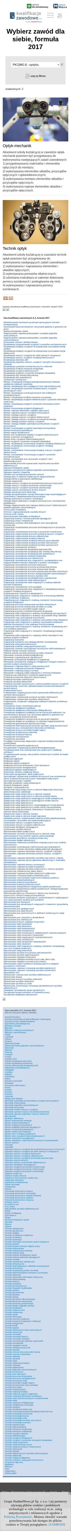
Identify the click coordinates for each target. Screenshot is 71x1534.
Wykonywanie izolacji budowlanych (19, 880)
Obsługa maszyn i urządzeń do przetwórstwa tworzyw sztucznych (33, 483)
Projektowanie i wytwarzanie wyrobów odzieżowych (26, 699)
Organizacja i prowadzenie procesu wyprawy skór (26, 576)
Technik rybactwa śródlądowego (19, 1403)
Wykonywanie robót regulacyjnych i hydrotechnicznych (28, 937)
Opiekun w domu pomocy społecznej (21, 1178)
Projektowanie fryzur (13, 690)
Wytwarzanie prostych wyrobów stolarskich (23, 979)
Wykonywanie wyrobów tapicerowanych (21, 955)
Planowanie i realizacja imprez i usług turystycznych (27, 666)
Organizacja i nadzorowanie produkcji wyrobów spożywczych (31, 545)
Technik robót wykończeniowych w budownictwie (26, 1398)
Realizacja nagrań (11, 761)
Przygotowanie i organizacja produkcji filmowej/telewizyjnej (29, 748)
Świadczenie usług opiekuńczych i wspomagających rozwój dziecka (34, 805)
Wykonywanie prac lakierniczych (18, 911)
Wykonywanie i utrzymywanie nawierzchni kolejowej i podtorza (31, 878)
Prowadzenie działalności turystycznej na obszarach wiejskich (31, 719)
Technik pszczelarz (13, 1387)
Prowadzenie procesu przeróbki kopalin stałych (25, 730)
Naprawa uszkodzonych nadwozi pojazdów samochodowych (31, 470)
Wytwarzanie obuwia (13, 977)
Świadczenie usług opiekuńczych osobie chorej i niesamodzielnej (32, 807)
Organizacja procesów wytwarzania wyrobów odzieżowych (30, 604)
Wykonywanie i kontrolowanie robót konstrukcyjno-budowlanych (32, 847)
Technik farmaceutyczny (16, 1286)
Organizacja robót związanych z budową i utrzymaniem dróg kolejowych (36, 620)
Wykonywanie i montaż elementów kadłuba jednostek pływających (33, 849)
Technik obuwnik (12, 1350)
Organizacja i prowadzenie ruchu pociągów (23, 587)
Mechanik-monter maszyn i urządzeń (21, 1109)
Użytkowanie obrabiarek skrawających (21, 827)
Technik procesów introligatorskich (20, 1378)
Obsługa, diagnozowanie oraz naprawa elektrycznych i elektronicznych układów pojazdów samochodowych (35, 506)
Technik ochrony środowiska (17, 1354)
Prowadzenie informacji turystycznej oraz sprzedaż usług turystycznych (36, 726)
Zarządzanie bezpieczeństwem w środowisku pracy (27, 992)
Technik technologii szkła (16, 1418)
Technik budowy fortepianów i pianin (21, 1255)
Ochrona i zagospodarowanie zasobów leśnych (25, 512)
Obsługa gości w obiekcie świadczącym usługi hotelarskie (29, 477)
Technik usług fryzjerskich (16, 1442)
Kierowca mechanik (13, 1081)
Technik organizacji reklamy (17, 1363)
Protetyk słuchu (12, 1202)
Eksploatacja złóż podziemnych (17, 377)
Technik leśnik (11, 1325)
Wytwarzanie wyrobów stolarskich (19, 981)
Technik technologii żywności (18, 1422)
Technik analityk (12, 1233)
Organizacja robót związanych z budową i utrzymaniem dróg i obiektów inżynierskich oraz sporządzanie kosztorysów (35, 616)
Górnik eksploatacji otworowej (18, 1061)
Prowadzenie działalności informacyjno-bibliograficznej (27, 710)
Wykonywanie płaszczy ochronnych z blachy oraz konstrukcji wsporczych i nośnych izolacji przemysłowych (31, 894)
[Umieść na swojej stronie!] (11, 298)
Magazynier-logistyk (14, 1098)
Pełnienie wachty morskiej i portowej (19, 651)
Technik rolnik (11, 1400)
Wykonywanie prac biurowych (17, 902)
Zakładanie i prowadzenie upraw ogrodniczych (24, 990)
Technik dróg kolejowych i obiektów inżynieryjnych (27, 1266)
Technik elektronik (13, 1275)
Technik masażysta (13, 1332)
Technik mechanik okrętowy (17, 1339)
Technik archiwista (13, 1237)
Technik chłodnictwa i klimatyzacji (19, 1262)
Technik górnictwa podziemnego (19, 1303)
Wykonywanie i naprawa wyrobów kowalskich (24, 867)
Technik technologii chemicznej (18, 1414)
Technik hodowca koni (15, 1310)
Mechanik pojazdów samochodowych (21, 1105)
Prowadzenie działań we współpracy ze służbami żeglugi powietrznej (34, 721)
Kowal (7, 1087)
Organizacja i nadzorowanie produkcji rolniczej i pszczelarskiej (31, 540)
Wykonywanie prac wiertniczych (18, 920)
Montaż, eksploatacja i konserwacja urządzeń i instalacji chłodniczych (34, 443)
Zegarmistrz (10, 1471)
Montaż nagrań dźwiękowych (16, 432)
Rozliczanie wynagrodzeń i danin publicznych (24, 774)
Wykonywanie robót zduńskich (17, 944)
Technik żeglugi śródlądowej (17, 1458)
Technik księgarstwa (14, 1323)
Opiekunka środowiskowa (16, 1182)
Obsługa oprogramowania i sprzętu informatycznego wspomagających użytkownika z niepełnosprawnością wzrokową (35, 495)
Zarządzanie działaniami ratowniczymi (20, 994)
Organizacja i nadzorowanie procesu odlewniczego (26, 536)
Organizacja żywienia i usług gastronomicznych (25, 646)
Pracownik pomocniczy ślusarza (19, 1200)
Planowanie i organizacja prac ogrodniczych (23, 657)
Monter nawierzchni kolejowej (18, 1131)
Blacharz (9, 1028)
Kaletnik (8, 1074)
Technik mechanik (13, 1334)
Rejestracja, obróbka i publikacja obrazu (21, 772)
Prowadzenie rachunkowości (16, 737)
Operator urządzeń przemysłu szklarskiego (24, 1171)
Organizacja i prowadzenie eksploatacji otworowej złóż (28, 549)
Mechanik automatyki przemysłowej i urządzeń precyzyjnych (32, 1101)
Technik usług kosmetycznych (18, 1444)
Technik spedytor (12, 1407)
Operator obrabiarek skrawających (20, 1165)
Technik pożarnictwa (14, 1372)
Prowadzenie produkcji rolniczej (17, 734)
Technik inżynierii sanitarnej (17, 1319)
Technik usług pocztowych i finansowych (23, 1447)
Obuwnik (9, 1145)
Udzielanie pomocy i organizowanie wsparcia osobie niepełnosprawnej (34, 818)
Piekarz (8, 1189)
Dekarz (8, 1039)
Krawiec (8, 1090)
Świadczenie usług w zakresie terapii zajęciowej (25, 816)
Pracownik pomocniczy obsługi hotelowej (23, 1195)
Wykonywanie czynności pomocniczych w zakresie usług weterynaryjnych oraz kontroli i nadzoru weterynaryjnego (29, 835)
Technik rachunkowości (15, 1389)
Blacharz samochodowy (15, 1032)
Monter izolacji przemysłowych (18, 1125)
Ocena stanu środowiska (15, 510)
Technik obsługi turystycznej (17, 1347)
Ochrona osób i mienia (13, 514)
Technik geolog (11, 1297)
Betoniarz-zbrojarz (13, 1026)
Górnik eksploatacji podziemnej (18, 1063)
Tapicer (8, 1226)
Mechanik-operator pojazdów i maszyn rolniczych (27, 1114)
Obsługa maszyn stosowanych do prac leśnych (25, 490)
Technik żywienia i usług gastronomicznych (24, 1460)
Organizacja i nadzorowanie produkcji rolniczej (24, 538)
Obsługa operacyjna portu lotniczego (20, 492)
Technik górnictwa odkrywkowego (20, 1299)
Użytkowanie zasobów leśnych (17, 829)
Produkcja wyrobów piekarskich (18, 681)
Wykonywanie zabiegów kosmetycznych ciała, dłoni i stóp (29, 959)
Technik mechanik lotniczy (16, 1336)
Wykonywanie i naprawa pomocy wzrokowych (24, 864)
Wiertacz (9, 1466)
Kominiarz (9, 1083)
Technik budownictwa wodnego (18, 1250)
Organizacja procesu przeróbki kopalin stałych (24, 609)
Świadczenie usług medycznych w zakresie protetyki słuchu (30, 796)
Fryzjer (8, 1057)
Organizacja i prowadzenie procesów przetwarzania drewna (30, 567)
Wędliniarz (9, 1464)
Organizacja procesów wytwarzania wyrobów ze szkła (28, 607)
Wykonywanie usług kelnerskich (18, 950)
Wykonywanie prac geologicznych (19, 909)
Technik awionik (12, 1244)
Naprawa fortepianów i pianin (16, 468)
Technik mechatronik (14, 1343)
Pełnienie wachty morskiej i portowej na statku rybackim (28, 653)
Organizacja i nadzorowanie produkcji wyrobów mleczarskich (31, 543)
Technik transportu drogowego (18, 1429)
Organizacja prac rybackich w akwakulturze (23, 593)
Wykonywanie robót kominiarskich (19, 931)
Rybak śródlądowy (13, 1213)
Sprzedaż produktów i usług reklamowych (22, 783)
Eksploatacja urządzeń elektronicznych (21, 371)
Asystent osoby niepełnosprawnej (20, 1021)
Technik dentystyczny (14, 1264)
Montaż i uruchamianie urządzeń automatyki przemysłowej (29, 428)
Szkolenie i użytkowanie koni (16, 787)
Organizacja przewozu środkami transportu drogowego (28, 611)
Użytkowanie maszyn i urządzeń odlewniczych (24, 825)
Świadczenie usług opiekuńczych (18, 803)
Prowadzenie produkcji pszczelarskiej (20, 732)
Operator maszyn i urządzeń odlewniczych (24, 1156)
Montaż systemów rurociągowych (18, 437)
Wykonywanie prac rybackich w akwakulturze (24, 917)
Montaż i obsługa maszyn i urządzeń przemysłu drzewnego (30, 419)
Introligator (9, 1070)
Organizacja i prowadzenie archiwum (20, 547)
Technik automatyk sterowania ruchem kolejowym (27, 1242)
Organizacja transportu (14, 640)
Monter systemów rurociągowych (19, 1138)
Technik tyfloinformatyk (15, 1436)
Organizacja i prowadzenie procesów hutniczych (25, 565)
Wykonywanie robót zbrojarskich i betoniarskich (25, 942)
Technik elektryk (12, 1281)
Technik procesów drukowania (18, 1376)
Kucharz (8, 1092)
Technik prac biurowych (15, 1374)
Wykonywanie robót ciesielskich (18, 924)
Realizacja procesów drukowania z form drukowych (26, 765)
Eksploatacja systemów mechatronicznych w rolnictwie (28, 366)
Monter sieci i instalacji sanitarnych (20, 1134)
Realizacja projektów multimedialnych (20, 770)
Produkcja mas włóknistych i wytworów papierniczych (27, 675)
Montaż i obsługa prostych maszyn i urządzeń (24, 421)
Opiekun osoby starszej (15, 1176)
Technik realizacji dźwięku (16, 1392)
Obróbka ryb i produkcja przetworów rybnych (24, 474)
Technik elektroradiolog (15, 1279)
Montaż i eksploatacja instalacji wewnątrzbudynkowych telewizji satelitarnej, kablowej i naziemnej (32, 383)
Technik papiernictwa (14, 1367)
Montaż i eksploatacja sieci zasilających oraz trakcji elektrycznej (32, 386)
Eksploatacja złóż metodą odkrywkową (21, 375)
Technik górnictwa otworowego (18, 1301)
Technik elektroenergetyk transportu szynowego (26, 1273)
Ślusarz (8, 1224)
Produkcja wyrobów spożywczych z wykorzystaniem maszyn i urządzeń (36, 684)
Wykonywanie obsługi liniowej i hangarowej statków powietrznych (32, 886)
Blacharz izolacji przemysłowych (19, 1030)
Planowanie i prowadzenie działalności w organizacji (26, 659)
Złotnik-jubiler (11, 1473)
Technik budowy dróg (14, 1253)
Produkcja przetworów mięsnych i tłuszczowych (25, 677)
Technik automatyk (13, 1239)
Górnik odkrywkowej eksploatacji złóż (21, 1065)
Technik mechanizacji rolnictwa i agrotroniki (24, 1341)
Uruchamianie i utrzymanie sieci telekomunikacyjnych (27, 820)
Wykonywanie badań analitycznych (19, 831)
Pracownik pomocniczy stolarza (19, 1198)
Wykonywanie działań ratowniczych (19, 840)
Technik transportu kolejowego (18, 1431)
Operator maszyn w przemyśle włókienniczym (25, 1162)
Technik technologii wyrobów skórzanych (23, 1420)
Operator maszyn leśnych (16, 1160)
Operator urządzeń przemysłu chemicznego (24, 1169)
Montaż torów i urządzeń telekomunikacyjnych (24, 439)
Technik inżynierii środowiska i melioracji (22, 1321)
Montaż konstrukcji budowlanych (18, 430)
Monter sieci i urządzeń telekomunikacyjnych (25, 1136)
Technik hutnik (11, 1314)
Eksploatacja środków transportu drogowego (23, 369)
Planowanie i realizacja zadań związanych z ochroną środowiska (32, 673)
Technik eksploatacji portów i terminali (21, 1270)
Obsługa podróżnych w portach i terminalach (23, 499)
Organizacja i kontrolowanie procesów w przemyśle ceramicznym (33, 532)
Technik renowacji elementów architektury (23, 1396)
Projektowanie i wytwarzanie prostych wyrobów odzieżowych (31, 697)
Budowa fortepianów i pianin (16, 331)
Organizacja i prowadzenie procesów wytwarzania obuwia (29, 569)
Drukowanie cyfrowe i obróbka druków (21, 342)
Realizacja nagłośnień (13, 759)
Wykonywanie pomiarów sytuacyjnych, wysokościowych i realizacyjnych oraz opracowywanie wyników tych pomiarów (36, 898)
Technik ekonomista (14, 1268)
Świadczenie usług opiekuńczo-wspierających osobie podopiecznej (33, 798)
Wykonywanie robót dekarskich (17, 926)
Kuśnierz (9, 1094)
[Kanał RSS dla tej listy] (5, 298)
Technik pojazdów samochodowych (20, 1370)
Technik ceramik (12, 1259)
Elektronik (9, 1048)
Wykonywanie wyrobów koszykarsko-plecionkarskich (27, 953)
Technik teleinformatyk (15, 1425)
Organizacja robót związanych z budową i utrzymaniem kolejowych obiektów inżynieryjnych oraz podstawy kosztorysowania (33, 623)
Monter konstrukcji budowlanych (19, 1129)
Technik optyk (11, 1361)
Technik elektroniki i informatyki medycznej (24, 1277)
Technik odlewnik (12, 1356)
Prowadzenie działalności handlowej (19, 708)
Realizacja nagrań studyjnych (17, 763)
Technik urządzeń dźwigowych (18, 1438)
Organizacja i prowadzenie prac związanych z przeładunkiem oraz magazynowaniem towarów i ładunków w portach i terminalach (33, 561)
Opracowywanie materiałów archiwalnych (22, 516)
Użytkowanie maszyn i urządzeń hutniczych (23, 823)
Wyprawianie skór (11, 972)
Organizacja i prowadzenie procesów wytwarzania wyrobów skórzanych (36, 571)
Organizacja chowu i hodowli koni (18, 521)
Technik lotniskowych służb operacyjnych (23, 1330)
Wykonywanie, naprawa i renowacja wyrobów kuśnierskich (30, 970)
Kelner (8, 1079)
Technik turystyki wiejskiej (16, 1433)
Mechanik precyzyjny (14, 1107)
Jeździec (9, 1072)
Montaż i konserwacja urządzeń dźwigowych (23, 408)
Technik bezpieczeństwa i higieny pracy (22, 1246)
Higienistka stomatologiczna (17, 1068)
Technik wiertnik (12, 1451)
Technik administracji (14, 1228)
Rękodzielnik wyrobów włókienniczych (22, 1209)
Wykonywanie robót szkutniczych (18, 939)
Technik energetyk (13, 1284)
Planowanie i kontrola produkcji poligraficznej (23, 655)
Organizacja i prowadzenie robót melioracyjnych (25, 580)
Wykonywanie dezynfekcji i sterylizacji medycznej (26, 838)
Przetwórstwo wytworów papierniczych (21, 745)
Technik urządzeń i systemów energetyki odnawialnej (28, 1440)
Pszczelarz (10, 1206)
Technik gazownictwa (14, 1292)
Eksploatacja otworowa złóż (16, 360)
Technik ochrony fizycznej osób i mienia (22, 1352)
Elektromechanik (12, 1043)
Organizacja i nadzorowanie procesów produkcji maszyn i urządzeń (34, 534)
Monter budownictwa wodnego (18, 1120)
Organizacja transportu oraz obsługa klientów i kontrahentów (30, 642)
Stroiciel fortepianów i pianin (17, 1220)
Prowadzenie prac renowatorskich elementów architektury (29, 728)
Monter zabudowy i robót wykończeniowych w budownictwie (31, 1140)
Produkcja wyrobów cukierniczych (19, 679)
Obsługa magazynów (13, 481)
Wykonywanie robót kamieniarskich (19, 928)
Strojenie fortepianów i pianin (16, 785)
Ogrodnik (9, 1147)
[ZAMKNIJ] (57, 1524)
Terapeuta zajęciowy (14, 1462)
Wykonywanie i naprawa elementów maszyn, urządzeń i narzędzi (32, 851)
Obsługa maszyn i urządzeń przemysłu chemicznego (27, 488)
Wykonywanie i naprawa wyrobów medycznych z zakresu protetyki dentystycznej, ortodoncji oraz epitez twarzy (33, 870)
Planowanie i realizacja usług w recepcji (21, 670)
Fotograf (8, 1054)
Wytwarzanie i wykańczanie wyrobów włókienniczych (27, 975)
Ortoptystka (10, 1187)
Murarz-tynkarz (12, 1143)
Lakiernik (9, 1096)
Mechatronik (10, 1116)
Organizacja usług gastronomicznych (20, 644)
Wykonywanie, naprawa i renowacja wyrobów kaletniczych (30, 968)
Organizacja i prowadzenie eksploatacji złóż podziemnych (29, 554)
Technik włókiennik (13, 1455)
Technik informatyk (13, 1317)
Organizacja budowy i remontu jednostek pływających (27, 518)
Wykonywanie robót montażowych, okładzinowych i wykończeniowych (35, 933)
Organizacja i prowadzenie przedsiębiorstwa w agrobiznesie (30, 578)
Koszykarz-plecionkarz (15, 1085)
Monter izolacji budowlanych (17, 1123)
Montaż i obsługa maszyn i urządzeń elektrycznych (26, 417)
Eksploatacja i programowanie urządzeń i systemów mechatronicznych (35, 344)
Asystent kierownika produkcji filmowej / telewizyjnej (27, 1019)
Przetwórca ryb (12, 1204)
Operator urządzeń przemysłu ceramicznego (25, 1167)
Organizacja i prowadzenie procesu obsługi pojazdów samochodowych (35, 573)
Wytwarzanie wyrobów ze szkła (18, 983)
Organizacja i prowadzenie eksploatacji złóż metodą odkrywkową (32, 551)
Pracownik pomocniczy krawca (19, 1191)
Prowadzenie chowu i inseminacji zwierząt (22, 706)
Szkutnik (9, 1222)
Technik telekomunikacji (15, 1427)
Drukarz (8, 1041)
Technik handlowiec (13, 1308)
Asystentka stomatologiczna (17, 1023)
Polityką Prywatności (18, 1517)
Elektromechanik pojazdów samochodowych (24, 1046)
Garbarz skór (11, 1059)
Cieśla (7, 1035)
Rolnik (7, 1211)
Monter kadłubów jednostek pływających (23, 1127)
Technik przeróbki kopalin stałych (19, 1383)
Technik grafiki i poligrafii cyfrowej (19, 1306)
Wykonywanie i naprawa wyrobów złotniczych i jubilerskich (30, 873)
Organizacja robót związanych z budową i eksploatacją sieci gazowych (35, 613)
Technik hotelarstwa (14, 1312)
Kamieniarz (10, 1076)
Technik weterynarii (13, 1449)
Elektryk (8, 1050)
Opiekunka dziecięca (14, 1180)
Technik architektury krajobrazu (19, 1235)
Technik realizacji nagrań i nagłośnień (21, 1394)
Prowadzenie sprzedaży (14, 739)
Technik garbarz (12, 1290)
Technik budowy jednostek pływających (22, 1257)
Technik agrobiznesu (14, 1231)
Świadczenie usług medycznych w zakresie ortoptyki (27, 794)
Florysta (8, 1052)
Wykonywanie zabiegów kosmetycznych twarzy (25, 961)
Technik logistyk (12, 1328)
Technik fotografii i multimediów (18, 1288)
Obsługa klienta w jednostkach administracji (23, 479)
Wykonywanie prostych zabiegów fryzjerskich (24, 922)
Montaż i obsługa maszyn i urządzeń (20, 415)
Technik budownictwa (14, 1248)
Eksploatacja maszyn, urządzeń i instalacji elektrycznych (29, 358)
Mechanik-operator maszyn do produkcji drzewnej (27, 1112)
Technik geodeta (12, 1295)
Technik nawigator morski (16, 1345)
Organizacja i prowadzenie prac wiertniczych (23, 558)
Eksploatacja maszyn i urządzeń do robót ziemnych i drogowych (32, 355)
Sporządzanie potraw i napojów (17, 781)
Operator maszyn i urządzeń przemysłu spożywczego (29, 1158)
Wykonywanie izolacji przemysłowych (20, 882)
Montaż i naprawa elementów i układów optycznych (26, 410)
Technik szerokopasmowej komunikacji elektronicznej (28, 1411)
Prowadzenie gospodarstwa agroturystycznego (25, 723)
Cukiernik (9, 1037)
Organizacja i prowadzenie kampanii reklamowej (25, 556)
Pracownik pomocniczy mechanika (20, 1193)
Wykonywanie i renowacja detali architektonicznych (26, 875)
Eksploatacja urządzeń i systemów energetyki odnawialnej (29, 373)
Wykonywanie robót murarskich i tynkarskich (24, 935)
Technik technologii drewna (17, 1416)
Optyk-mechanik (12, 1184)
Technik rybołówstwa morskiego (19, 1405)
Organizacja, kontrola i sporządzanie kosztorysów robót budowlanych (34, 648)
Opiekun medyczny (13, 1173)
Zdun (7, 1469)
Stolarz (8, 1217)
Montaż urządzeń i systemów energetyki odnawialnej (27, 441)
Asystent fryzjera (12, 1017)
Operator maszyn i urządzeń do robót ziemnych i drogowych (32, 1151)
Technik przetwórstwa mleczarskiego (21, 1385)
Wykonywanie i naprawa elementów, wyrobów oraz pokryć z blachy (33, 858)
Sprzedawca (10, 1215)
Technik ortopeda (12, 1365)
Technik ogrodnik (12, 1358)
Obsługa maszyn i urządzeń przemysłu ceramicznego (28, 485)
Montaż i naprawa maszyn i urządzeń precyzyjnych (26, 413)
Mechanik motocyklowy (15, 1103)
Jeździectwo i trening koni (15, 380)
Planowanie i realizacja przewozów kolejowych (24, 668)
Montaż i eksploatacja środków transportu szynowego (27, 397)
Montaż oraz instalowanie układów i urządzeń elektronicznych (31, 435)
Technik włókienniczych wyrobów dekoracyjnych (26, 1453)
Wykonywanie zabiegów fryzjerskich (20, 957)
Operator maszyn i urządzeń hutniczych (23, 1154)
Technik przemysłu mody (16, 1381)
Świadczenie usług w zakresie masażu (21, 814)
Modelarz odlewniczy (14, 1118)
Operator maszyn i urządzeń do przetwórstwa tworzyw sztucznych (35, 1149)
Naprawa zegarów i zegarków (17, 472)
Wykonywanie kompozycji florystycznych (22, 884)
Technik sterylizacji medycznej (18, 1409)
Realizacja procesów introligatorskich (20, 767)
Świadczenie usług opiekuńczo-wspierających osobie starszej (31, 801)
